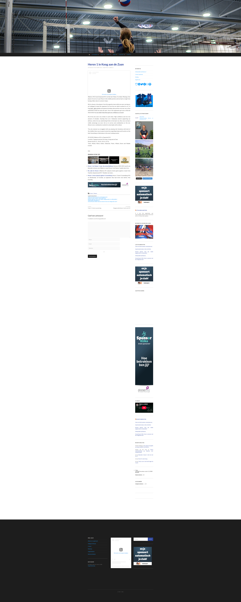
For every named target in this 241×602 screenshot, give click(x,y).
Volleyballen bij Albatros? (140, 71)
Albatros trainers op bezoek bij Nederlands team (103, 160)
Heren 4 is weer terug (142, 458)
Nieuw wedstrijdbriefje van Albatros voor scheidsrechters (144, 451)
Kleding (137, 77)
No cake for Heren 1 (94, 170)
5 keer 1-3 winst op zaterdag (94, 207)
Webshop (90, 548)
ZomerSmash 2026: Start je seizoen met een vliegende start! (93, 160)
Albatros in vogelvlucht (93, 541)
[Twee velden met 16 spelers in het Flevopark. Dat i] (144, 149)
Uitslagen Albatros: (141, 210)
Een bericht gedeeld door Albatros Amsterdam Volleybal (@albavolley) (126, 566)
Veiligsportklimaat (92, 543)
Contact (129, 54)
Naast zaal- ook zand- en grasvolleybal (114, 160)
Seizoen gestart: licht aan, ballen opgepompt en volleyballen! (102, 199)
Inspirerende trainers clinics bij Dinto (97, 198)
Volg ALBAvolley (91, 565)
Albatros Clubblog (108, 67)
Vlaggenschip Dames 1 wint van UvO (121, 207)
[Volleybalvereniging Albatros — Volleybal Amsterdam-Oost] (145, 26)
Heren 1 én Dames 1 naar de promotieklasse (101, 166)
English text (137, 79)
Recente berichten (141, 419)
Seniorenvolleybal (92, 554)
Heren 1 (91, 193)
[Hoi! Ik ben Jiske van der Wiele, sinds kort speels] (144, 130)
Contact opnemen (139, 74)
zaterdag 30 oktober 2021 (95, 67)
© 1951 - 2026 (120, 591)
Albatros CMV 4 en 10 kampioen (125, 160)
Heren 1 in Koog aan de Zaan (106, 64)
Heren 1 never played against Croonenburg (100, 175)
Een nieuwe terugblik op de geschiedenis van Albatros (144, 446)
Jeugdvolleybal (91, 551)
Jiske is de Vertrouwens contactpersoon (97, 197)
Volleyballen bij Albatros (94, 200)
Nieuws (95, 193)
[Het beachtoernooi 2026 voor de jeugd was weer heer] (144, 167)
